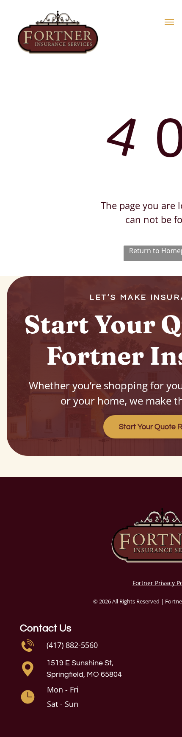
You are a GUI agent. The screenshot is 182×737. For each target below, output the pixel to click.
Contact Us (46, 628)
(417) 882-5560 (72, 645)
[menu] (169, 22)
